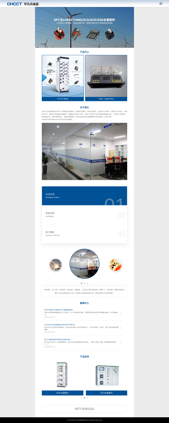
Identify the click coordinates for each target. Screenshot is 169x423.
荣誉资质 (50, 214)
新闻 (84, 303)
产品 (84, 52)
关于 (84, 107)
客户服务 (53, 233)
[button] (81, 283)
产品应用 (84, 356)
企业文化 (52, 195)
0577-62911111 (84, 408)
